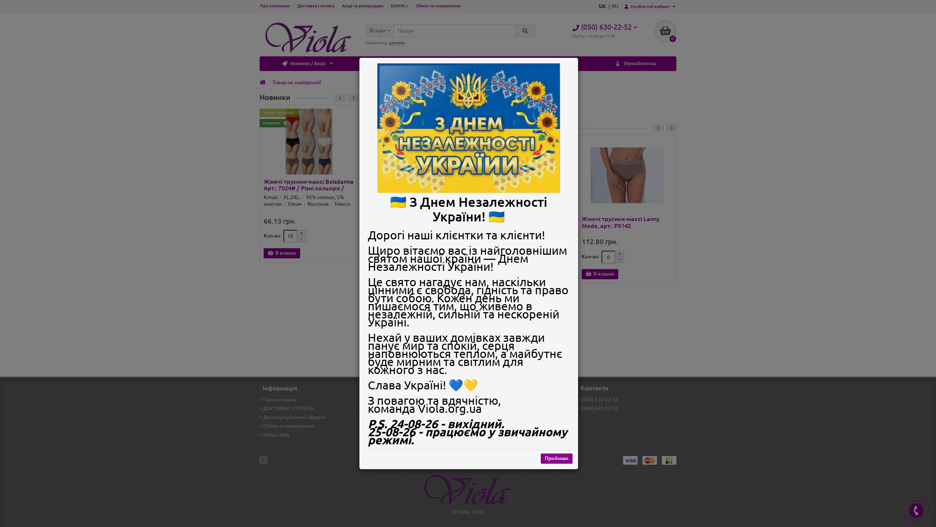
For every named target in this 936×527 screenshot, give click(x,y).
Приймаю (557, 458)
